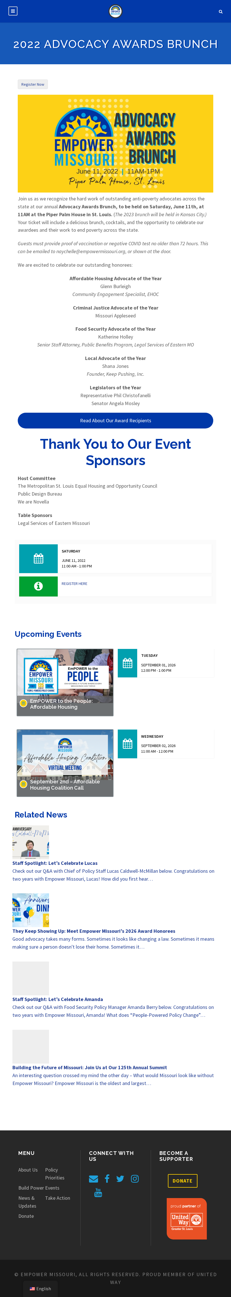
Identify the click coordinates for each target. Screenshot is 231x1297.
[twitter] (120, 1179)
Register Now (32, 84)
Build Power (31, 1188)
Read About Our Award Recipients (115, 420)
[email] (93, 1179)
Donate (26, 1216)
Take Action (57, 1198)
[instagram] (135, 1179)
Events (52, 1188)
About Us (28, 1169)
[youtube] (98, 1192)
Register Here (74, 583)
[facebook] (107, 1179)
